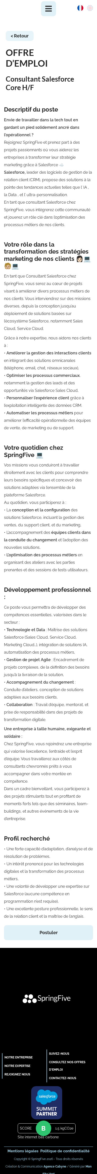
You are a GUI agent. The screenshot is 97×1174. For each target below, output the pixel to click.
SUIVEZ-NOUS (59, 1053)
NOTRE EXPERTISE (17, 1066)
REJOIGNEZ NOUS (17, 1074)
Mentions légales (22, 1151)
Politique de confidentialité (65, 1151)
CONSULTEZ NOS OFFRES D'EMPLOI (67, 1065)
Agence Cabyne (55, 1166)
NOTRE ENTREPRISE (18, 1057)
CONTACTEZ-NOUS (62, 1078)
